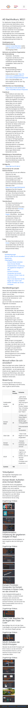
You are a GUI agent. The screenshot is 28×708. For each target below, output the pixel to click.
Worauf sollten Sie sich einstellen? (15, 256)
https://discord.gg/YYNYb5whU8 (15, 187)
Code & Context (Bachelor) (13, 46)
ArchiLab (20, 209)
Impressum (4, 706)
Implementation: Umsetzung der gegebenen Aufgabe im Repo (15, 267)
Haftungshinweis (12, 706)
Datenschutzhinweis (21, 706)
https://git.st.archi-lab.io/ (13, 166)
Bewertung (8, 258)
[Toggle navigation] (24, 6)
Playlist (8, 214)
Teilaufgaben (9, 260)
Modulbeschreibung (15, 48)
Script (7, 243)
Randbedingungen (10, 254)
